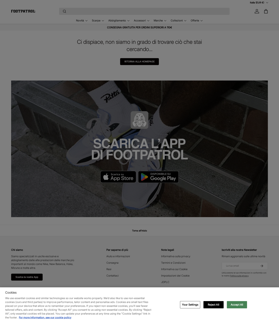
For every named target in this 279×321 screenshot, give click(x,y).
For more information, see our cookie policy (45, 317)
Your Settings (190, 304)
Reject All (213, 304)
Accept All (237, 304)
